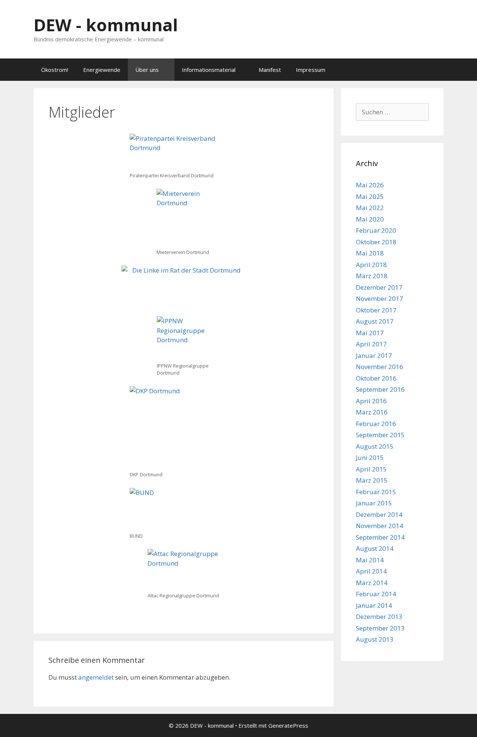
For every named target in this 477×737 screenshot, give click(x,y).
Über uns (147, 69)
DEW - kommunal (106, 24)
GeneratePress (288, 725)
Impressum (310, 69)
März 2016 (372, 412)
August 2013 (375, 639)
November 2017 (379, 298)
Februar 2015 (376, 491)
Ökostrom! (54, 69)
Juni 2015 (370, 457)
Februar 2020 (376, 230)
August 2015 (375, 446)
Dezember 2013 (379, 616)
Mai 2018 (370, 253)
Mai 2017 (370, 332)
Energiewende (101, 69)
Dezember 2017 (379, 287)
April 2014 (371, 571)
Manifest (270, 69)
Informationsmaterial (209, 69)
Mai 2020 (370, 219)
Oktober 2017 (376, 310)
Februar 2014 (376, 594)
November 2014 (379, 525)
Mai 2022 (370, 207)
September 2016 (380, 389)
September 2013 (380, 628)
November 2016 (379, 366)
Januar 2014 (374, 605)
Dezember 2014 (379, 514)
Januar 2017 (374, 355)
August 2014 (375, 548)
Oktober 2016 (376, 378)
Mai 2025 (370, 196)
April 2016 (371, 401)
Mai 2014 (370, 560)
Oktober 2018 (376, 242)
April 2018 (371, 264)
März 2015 (372, 480)
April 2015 (371, 469)
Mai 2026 (370, 185)
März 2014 (372, 582)
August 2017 (375, 321)
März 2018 (372, 275)
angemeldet (96, 677)
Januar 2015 (374, 503)
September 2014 (380, 537)
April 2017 (371, 344)
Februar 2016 (376, 423)
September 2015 (380, 435)
